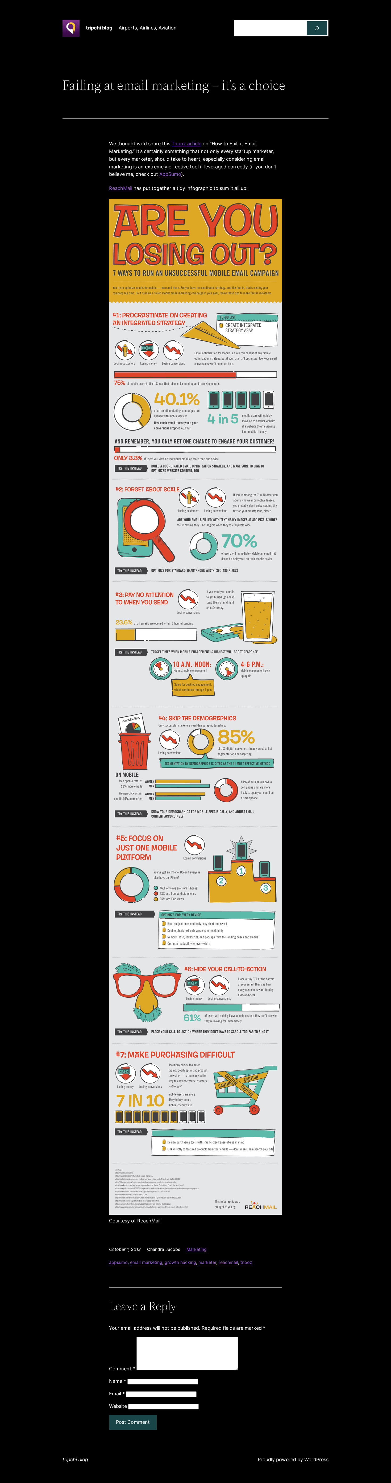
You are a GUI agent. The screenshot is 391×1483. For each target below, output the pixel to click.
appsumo (118, 1262)
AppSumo (170, 174)
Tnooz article (186, 143)
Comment (122, 1368)
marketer (207, 1262)
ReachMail (121, 188)
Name (117, 1381)
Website (118, 1406)
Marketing (196, 1249)
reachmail (228, 1262)
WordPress (316, 1459)
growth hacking (180, 1262)
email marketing (146, 1262)
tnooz (246, 1262)
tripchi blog (99, 28)
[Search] (317, 28)
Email (117, 1393)
